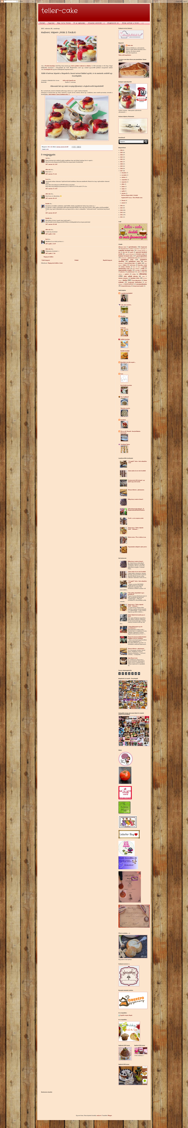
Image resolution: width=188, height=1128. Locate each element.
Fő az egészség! (79, 23)
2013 (121, 212)
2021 (121, 161)
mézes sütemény (136, 268)
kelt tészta (132, 265)
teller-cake (59, 11)
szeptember (125, 179)
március (124, 193)
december (124, 173)
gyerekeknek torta (127, 259)
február (124, 200)
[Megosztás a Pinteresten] (80, 147)
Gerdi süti (123, 328)
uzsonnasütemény (141, 284)
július (123, 184)
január (123, 203)
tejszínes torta (135, 278)
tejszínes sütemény (123, 278)
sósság (134, 274)
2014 (121, 210)
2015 (121, 208)
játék (47, 149)
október (124, 177)
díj (119, 252)
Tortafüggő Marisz (125, 444)
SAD (143, 272)
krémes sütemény (125, 267)
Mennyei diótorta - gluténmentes (136, 490)
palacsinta (144, 270)
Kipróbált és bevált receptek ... (128, 362)
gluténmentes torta (132, 258)
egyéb (131, 252)
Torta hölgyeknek (136, 280)
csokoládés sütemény (141, 250)
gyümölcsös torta (134, 261)
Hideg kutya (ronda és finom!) (135, 499)
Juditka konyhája (125, 339)
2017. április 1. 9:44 (50, 234)
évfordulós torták (140, 254)
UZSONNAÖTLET (129, 284)
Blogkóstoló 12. (113, 23)
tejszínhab (123, 420)
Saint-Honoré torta (132, 658)
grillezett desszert (143, 257)
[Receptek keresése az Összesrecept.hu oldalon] (125, 1015)
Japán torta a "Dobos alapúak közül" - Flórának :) (135, 528)
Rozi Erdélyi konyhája (126, 385)
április (123, 191)
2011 (121, 217)
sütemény (143, 273)
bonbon (131, 248)
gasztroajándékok (141, 256)
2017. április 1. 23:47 (51, 244)
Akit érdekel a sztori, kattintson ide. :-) (59, 94)
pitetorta (122, 272)
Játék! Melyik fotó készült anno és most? (136, 615)
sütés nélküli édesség (131, 276)
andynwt (99, 1115)
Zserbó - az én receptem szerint (135, 518)
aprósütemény (132, 247)
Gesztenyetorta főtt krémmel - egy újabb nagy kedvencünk (136, 480)
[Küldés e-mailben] (73, 147)
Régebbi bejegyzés (107, 260)
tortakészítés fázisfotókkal (135, 282)
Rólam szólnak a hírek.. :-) (132, 23)
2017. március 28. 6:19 (51, 198)
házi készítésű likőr (130, 263)
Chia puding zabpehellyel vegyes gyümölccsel (136, 593)
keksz (125, 265)
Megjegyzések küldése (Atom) (55, 263)
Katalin (47, 203)
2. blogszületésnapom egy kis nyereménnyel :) (135, 627)
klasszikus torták (142, 265)
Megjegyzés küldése (48, 257)
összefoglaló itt (48, 69)
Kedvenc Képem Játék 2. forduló (129, 195)
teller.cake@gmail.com (69, 80)
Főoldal (42, 23)
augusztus (124, 182)
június (123, 186)
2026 (121, 150)
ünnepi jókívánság (126, 286)
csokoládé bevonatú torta (126, 250)
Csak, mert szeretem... (126, 305)
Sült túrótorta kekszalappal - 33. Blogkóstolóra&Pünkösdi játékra (136, 509)
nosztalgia (137, 270)
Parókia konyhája (50, 66)
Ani (46, 158)
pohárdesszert (131, 272)
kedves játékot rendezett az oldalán (81, 66)
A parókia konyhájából (126, 293)
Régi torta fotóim (63, 23)
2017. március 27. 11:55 (51, 188)
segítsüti (127, 274)
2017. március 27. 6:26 (51, 174)
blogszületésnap (124, 248)
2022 (121, 159)
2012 (121, 215)
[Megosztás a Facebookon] (78, 147)
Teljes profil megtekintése (124, 55)
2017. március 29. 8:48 (51, 224)
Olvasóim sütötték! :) (96, 23)
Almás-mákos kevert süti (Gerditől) (137, 471)
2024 (121, 155)
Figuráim (51, 23)
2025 (121, 152)
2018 (121, 168)
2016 (121, 205)
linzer (139, 266)
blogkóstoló (144, 247)
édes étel (125, 252)
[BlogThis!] (74, 147)
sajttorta (120, 274)
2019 (121, 166)
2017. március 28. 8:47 (51, 213)
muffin (142, 268)
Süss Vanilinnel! (125, 397)
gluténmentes (123, 257)
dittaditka (123, 316)
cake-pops (143, 248)
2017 (121, 171)
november (124, 175)
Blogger (110, 1115)
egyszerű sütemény (129, 254)
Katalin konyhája (125, 351)
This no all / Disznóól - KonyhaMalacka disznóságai (130, 432)
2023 (121, 157)
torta (125, 280)
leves (134, 267)
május (123, 189)
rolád (138, 272)
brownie (137, 248)
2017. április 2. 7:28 (50, 253)
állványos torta (122, 247)
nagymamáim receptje (125, 270)
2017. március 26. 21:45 (51, 164)
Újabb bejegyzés (46, 260)
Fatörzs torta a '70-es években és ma (137, 537)
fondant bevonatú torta (125, 256)
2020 (121, 164)
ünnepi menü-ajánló (138, 286)
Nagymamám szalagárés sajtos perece (137, 547)
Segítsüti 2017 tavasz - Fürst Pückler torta (131, 197)
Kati (47, 239)
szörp (143, 276)
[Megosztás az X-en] (76, 147)
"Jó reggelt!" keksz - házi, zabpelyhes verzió (137, 461)
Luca (47, 179)
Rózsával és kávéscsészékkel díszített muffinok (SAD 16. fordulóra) (137, 637)
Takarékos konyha (125, 408)
